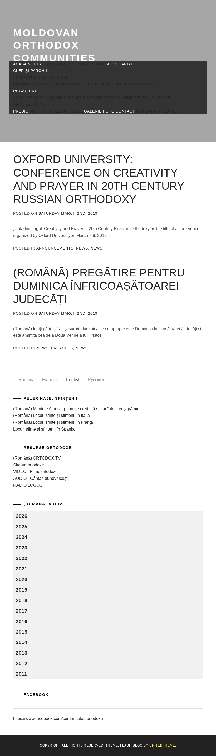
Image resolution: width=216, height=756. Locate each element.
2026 (21, 516)
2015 (21, 632)
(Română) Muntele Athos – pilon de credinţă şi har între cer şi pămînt (76, 409)
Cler (62, 77)
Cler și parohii (30, 71)
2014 (21, 642)
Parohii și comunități (37, 84)
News (82, 248)
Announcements (54, 248)
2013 (21, 653)
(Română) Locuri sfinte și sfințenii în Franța (53, 422)
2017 (21, 611)
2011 (21, 674)
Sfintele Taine (29, 104)
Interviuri (92, 64)
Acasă (20, 64)
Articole (72, 111)
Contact (125, 111)
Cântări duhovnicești (88, 98)
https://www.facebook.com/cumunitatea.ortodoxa (58, 718)
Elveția (89, 84)
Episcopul (24, 77)
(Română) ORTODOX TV (37, 458)
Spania (119, 84)
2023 (21, 547)
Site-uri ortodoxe (28, 465)
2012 (21, 663)
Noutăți (37, 64)
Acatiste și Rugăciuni (37, 98)
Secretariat (119, 64)
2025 (21, 526)
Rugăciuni (24, 91)
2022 (21, 558)
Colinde (124, 98)
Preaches (62, 348)
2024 (21, 537)
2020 (21, 579)
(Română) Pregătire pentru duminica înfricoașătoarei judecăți (99, 285)
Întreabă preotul (156, 111)
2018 (21, 600)
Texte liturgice (152, 98)
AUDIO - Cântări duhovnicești (40, 478)
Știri (74, 64)
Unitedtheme (162, 745)
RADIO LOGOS (27, 485)
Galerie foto (99, 111)
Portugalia (140, 84)
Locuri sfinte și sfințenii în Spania (44, 429)
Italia (104, 84)
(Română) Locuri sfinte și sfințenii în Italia (51, 415)
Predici (21, 111)
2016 (21, 621)
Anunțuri (57, 64)
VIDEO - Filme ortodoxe (35, 471)
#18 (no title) (46, 111)
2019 (21, 590)
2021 (21, 569)
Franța (71, 84)
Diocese (46, 77)
